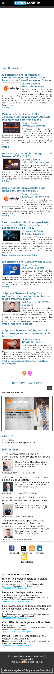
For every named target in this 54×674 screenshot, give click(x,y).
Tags (40, 662)
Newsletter (27, 562)
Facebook (14, 553)
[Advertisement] (27, 36)
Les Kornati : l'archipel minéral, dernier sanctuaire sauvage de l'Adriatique (22, 593)
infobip (6, 107)
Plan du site (16, 662)
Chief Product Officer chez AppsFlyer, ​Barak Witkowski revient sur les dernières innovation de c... (32, 531)
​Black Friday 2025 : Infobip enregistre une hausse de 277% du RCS (27, 155)
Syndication (31, 662)
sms (14, 363)
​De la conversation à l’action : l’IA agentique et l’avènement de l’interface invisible (26, 457)
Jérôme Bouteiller (31, 83)
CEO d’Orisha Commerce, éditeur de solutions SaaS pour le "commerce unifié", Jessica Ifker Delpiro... (32, 484)
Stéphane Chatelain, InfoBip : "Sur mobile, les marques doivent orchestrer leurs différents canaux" (26, 296)
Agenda (7, 436)
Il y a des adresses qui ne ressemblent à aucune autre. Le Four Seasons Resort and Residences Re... (25, 615)
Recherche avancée (13, 392)
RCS (13, 215)
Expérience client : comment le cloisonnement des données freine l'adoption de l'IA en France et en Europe (26, 77)
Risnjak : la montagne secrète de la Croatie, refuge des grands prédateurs (25, 580)
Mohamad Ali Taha (32, 231)
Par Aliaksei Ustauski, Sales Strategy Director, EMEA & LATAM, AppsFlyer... (31, 506)
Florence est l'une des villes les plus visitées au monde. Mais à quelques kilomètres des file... (27, 642)
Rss (30, 553)
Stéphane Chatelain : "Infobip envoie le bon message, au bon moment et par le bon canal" (26, 333)
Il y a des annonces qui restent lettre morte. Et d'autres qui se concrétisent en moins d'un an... (27, 629)
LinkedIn (40, 553)
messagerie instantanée (23, 361)
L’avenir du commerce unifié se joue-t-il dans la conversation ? (27, 478)
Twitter (24, 553)
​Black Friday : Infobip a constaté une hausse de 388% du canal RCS (23, 189)
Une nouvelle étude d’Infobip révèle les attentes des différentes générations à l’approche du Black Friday (26, 225)
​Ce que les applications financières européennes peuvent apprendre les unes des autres (24, 500)
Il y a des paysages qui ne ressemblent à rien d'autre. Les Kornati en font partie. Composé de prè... (25, 599)
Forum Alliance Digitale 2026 (20, 442)
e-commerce (22, 255)
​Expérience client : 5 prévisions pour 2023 (26, 261)
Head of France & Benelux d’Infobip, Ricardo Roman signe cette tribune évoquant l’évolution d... (31, 464)
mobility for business (21, 323)
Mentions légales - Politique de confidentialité (27, 670)
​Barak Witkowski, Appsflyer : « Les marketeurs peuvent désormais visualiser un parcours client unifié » (23, 523)
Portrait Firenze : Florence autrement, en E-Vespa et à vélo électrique (24, 637)
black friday (8, 255)
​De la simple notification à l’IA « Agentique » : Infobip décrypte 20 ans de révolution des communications (26, 117)
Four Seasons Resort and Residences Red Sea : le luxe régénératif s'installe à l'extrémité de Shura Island (26, 609)
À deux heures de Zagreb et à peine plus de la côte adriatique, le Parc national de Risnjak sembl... (22, 585)
